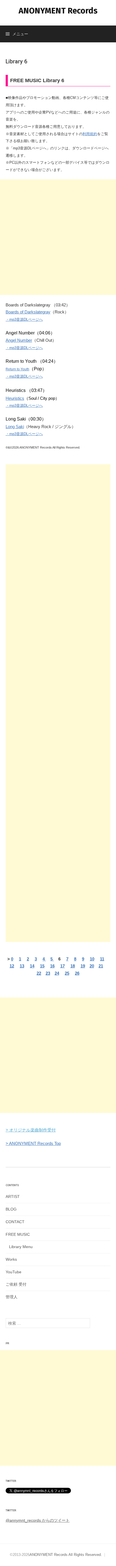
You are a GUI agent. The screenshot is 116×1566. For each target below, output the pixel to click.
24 (57, 973)
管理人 (11, 1297)
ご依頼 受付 (16, 1284)
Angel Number (19, 340)
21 (101, 966)
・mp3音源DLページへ (24, 319)
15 (42, 966)
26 (77, 973)
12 (12, 966)
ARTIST (13, 1196)
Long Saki (15, 426)
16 (52, 966)
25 (67, 973)
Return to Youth (17, 369)
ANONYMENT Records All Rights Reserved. (66, 1555)
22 (39, 973)
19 (83, 966)
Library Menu (21, 1246)
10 (92, 959)
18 (72, 966)
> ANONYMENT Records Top (33, 1143)
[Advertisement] (58, 237)
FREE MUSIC (18, 1234)
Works (11, 1259)
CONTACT (15, 1221)
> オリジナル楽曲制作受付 (31, 1130)
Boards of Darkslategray (28, 311)
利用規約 (89, 134)
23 (48, 973)
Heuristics (15, 398)
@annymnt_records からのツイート (38, 1520)
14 (32, 966)
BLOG (11, 1209)
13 (22, 966)
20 (92, 966)
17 (62, 966)
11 (102, 959)
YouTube (13, 1272)
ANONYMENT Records (58, 11)
